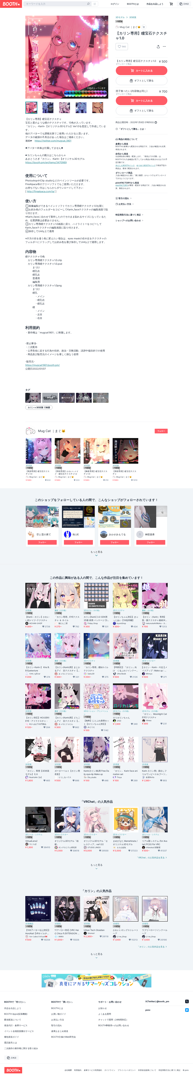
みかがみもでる (117, 534)
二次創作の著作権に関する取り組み (21, 1048)
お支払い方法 (125, 204)
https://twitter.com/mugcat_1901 (53, 140)
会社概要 (68, 1070)
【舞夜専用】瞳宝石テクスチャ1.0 (95, 472)
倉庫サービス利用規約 (93, 1070)
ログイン (115, 4)
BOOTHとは (133, 4)
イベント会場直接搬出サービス (19, 1031)
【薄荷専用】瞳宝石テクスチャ (124, 472)
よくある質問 (104, 1014)
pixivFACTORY (121, 185)
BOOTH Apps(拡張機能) (15, 1014)
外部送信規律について (147, 1070)
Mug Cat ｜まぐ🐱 (51, 431)
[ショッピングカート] (171, 4)
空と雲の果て (43, 534)
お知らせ (102, 1008)
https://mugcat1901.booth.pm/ (42, 365)
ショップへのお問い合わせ (128, 220)
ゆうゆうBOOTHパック (146, 165)
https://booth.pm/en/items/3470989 (46, 162)
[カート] (143, 27)
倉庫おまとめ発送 (59, 1031)
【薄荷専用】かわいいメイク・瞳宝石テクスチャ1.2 (66, 472)
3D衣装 (132, 17)
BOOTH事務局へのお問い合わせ (113, 1025)
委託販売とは (10, 1042)
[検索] (88, 4)
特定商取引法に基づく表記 (128, 214)
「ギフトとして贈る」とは (131, 129)
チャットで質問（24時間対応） (113, 1019)
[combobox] (57, 4)
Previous (27, 57)
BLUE (76, 534)
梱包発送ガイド (11, 1037)
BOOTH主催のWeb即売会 (63, 1037)
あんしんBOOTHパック (125, 165)
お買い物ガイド (58, 1014)
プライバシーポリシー (127, 1070)
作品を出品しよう (155, 4)
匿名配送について (12, 1019)
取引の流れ (124, 198)
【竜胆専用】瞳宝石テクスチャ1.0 (37, 472)
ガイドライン (109, 1070)
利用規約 (77, 1070)
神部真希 (150, 534)
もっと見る (96, 552)
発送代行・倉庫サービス (15, 1025)
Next (105, 57)
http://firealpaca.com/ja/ (41, 191)
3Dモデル (120, 17)
